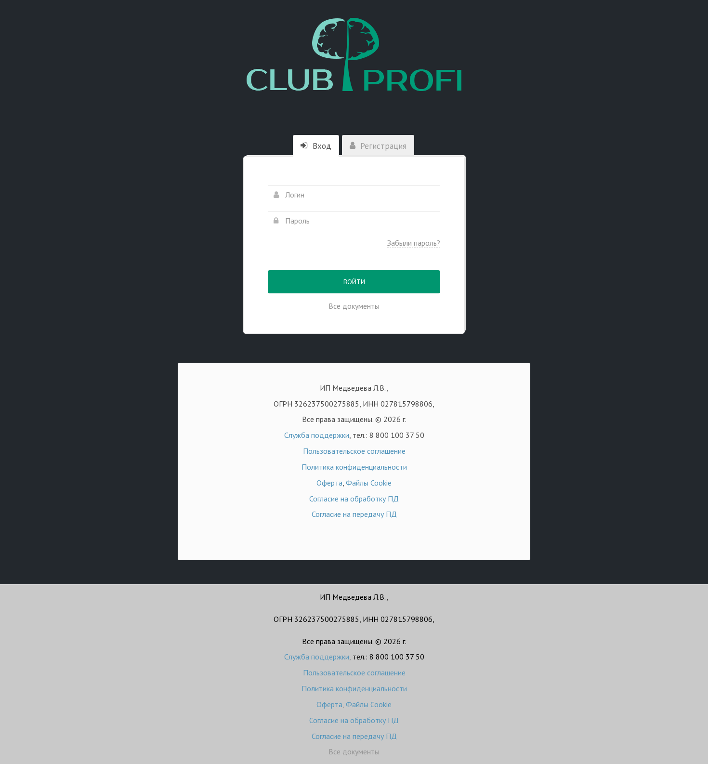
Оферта (329, 482)
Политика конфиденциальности (354, 467)
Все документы (354, 306)
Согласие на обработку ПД (354, 498)
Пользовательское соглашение (354, 451)
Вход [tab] (320, 146)
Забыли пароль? (413, 243)
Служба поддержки (316, 435)
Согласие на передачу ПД (354, 514)
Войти (354, 281)
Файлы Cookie (369, 482)
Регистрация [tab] (382, 146)
